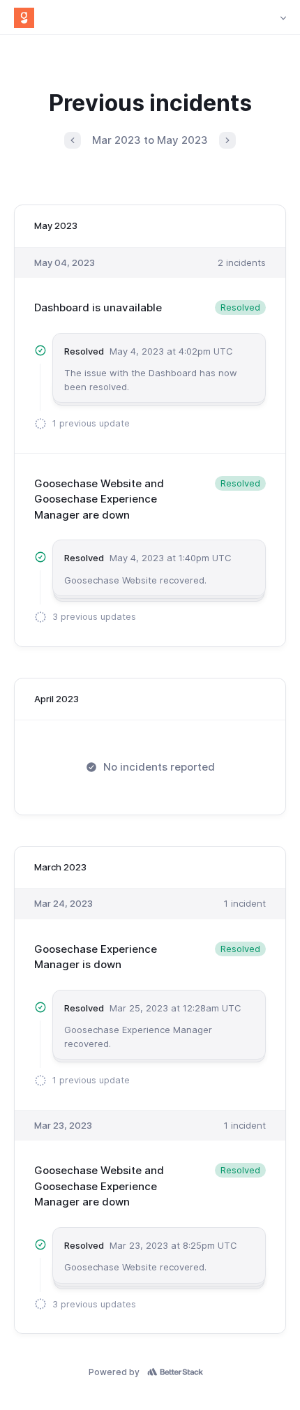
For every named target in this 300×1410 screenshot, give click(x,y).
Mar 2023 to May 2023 (150, 140)
